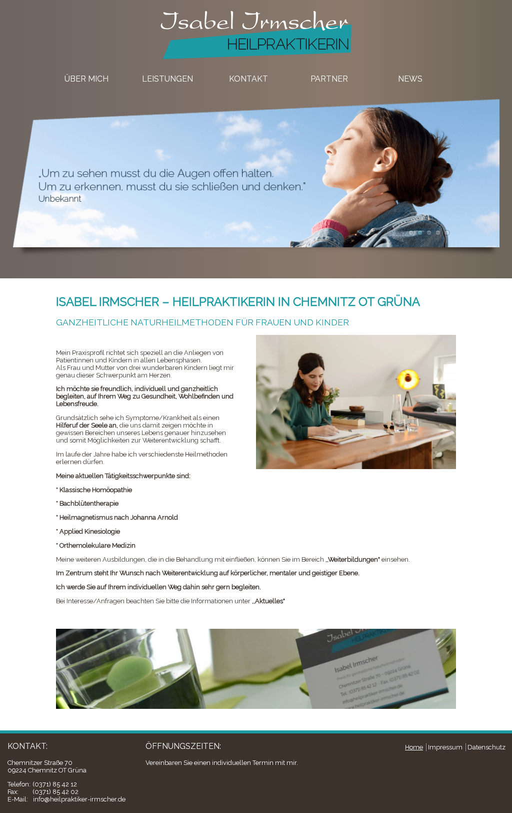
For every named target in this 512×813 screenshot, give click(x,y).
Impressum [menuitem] (445, 747)
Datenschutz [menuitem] (487, 747)
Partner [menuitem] (329, 79)
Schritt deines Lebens (438, 232)
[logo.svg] (256, 60)
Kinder (411, 232)
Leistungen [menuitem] (167, 79)
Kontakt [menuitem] (248, 79)
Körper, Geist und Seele (429, 232)
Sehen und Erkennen (420, 232)
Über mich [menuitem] (86, 79)
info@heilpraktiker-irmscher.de (79, 799)
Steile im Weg (447, 232)
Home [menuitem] (414, 747)
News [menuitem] (410, 79)
